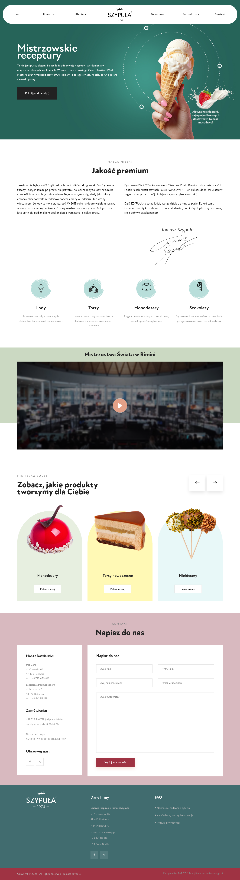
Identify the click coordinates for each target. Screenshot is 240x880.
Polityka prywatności (168, 822)
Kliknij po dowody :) (37, 93)
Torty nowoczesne (47, 575)
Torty (93, 308)
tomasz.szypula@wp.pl (102, 832)
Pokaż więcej (47, 589)
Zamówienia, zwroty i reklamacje (175, 815)
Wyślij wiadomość (115, 762)
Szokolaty (199, 308)
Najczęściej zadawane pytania (173, 807)
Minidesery (118, 575)
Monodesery (146, 308)
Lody (41, 308)
